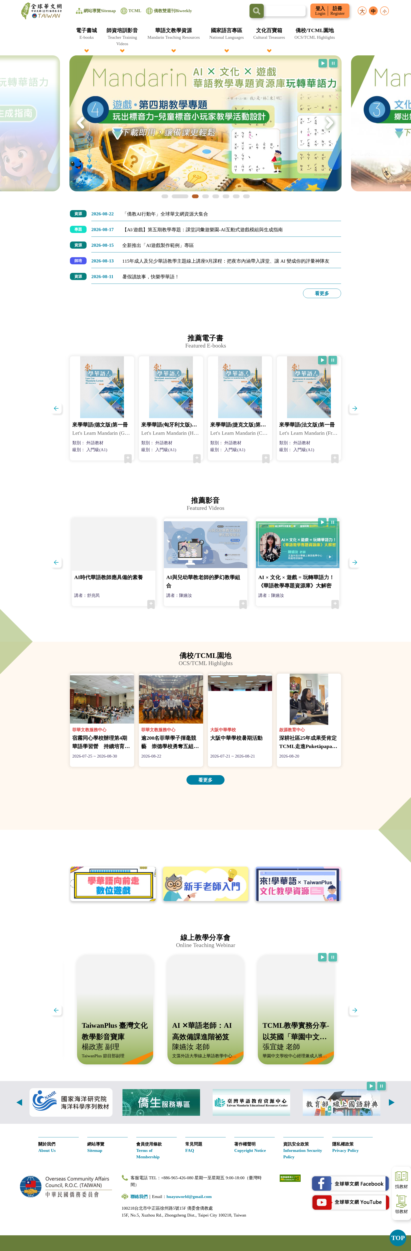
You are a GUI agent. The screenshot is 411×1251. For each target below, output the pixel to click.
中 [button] (373, 11)
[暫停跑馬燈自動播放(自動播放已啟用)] (333, 63)
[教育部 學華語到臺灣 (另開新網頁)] (251, 1102)
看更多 (322, 293)
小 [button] (385, 11)
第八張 (246, 196)
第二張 (180, 196)
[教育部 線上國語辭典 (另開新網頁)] (341, 1102)
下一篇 (354, 408)
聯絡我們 (139, 1196)
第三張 (195, 196)
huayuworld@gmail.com (189, 1196)
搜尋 (257, 11)
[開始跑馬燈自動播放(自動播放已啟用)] (322, 63)
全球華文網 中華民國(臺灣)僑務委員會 (41, 10)
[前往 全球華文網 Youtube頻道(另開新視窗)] (350, 1202)
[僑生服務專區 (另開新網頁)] (161, 1102)
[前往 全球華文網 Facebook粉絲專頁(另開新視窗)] (350, 1183)
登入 (320, 11)
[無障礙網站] (290, 1178)
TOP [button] (398, 1237)
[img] (205, 123)
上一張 (81, 123)
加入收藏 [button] (128, 458)
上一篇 (56, 408)
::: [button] (6, 3)
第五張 (215, 196)
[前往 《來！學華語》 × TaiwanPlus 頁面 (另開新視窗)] (298, 884)
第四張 (205, 196)
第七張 (236, 196)
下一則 (392, 1102)
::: (205, 29)
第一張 (164, 196)
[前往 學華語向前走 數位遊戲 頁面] (113, 884)
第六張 (226, 196)
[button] (86, 36)
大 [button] (362, 11)
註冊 (337, 11)
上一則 (19, 1102)
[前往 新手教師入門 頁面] (205, 884)
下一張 (330, 123)
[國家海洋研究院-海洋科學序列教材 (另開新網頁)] (71, 1102)
